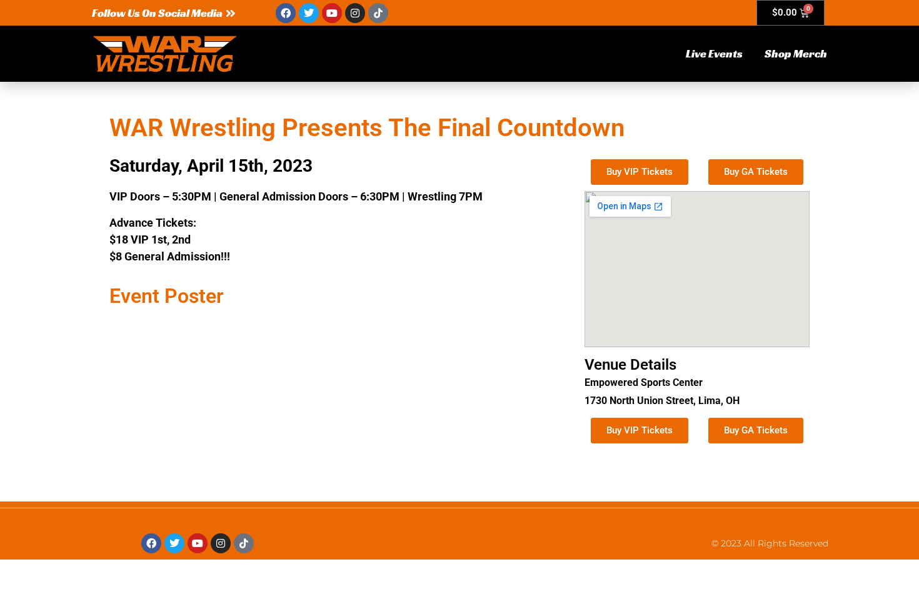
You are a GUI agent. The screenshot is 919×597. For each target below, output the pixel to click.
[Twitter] (309, 13)
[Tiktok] (378, 13)
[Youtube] (332, 13)
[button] (164, 13)
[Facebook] (286, 13)
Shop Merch (796, 53)
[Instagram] (355, 13)
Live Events (714, 53)
